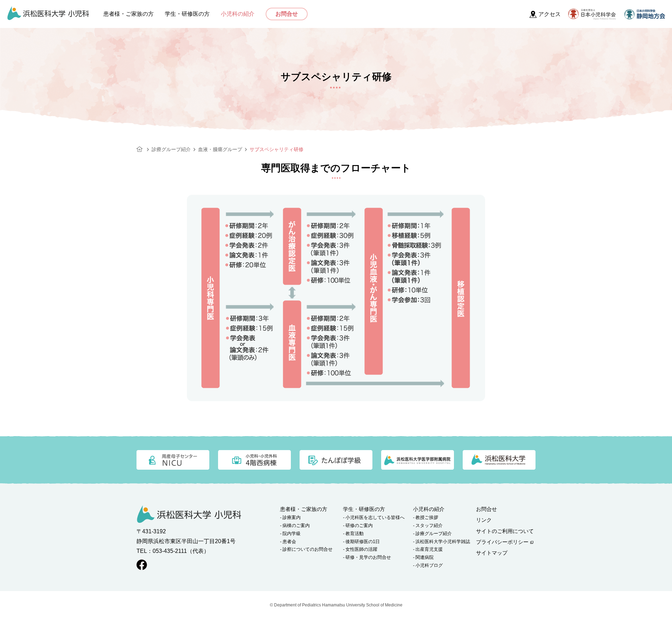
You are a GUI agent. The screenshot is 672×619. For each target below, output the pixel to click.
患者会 (289, 541)
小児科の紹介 (237, 14)
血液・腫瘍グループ (220, 149)
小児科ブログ (429, 565)
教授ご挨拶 (426, 517)
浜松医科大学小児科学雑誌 (442, 541)
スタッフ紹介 (429, 525)
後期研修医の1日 (362, 541)
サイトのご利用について (505, 531)
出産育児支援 (429, 549)
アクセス (549, 14)
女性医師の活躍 (361, 549)
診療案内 (291, 517)
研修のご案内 (359, 525)
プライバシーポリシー (502, 542)
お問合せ (286, 14)
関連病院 (424, 557)
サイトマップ (491, 553)
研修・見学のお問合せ (368, 557)
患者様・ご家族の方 (128, 14)
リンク (484, 520)
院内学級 (291, 533)
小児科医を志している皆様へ (375, 517)
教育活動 (354, 533)
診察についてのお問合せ (307, 549)
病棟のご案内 (296, 525)
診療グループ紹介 (171, 149)
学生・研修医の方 (187, 14)
